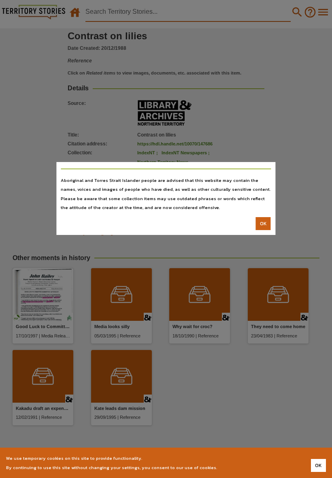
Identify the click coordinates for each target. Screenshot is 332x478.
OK (263, 223)
